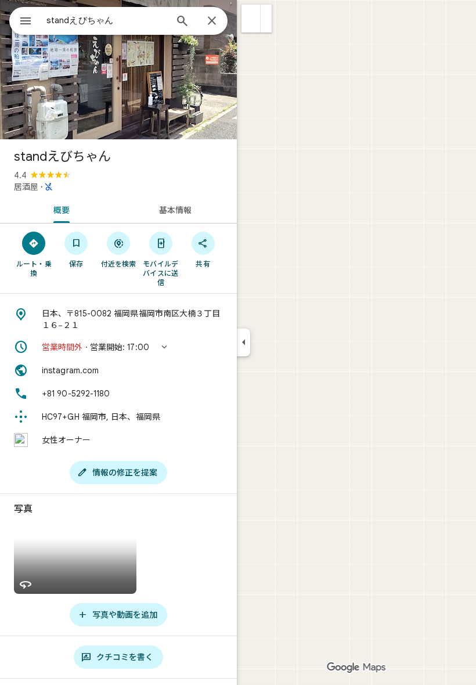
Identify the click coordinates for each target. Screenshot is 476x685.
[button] (251, 19)
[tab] (59, 209)
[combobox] (106, 20)
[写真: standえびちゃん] (118, 69)
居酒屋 (26, 187)
